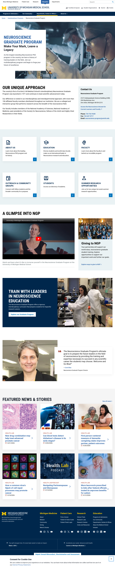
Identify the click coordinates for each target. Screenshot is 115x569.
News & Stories (44, 527)
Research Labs (81, 520)
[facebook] (41, 532)
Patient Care (25, 2)
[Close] (111, 559)
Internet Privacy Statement (21, 565)
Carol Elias (68, 367)
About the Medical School (100, 525)
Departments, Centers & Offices (102, 522)
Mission (42, 520)
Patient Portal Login (66, 522)
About (41, 517)
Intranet (95, 527)
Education (45, 2)
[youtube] (52, 532)
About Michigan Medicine (10, 2)
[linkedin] (85, 532)
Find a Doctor (64, 517)
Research (35, 2)
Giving (42, 525)
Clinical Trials (81, 517)
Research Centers (82, 522)
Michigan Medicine (48, 513)
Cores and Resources (83, 525)
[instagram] (44, 532)
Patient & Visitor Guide (67, 520)
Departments (56, 2)
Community (43, 522)
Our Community (97, 520)
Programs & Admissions (100, 517)
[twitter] (48, 532)
